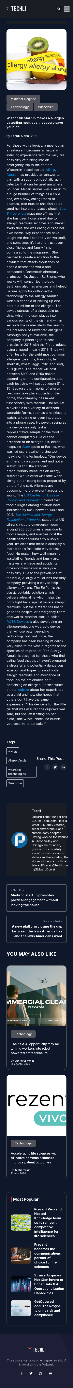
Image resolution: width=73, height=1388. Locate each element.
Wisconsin (15, 783)
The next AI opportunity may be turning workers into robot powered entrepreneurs (35, 1048)
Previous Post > (52, 921)
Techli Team (22, 1170)
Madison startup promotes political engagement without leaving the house (34, 900)
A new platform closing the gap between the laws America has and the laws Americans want (37, 931)
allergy (12, 751)
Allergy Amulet (17, 760)
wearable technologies (17, 771)
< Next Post (18, 890)
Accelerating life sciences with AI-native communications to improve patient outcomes (34, 1157)
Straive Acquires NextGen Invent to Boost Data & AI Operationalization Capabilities (49, 1284)
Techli (15, 136)
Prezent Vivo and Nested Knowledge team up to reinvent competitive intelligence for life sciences (48, 1222)
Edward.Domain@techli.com (50, 865)
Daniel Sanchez (24, 1060)
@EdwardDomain (44, 869)
